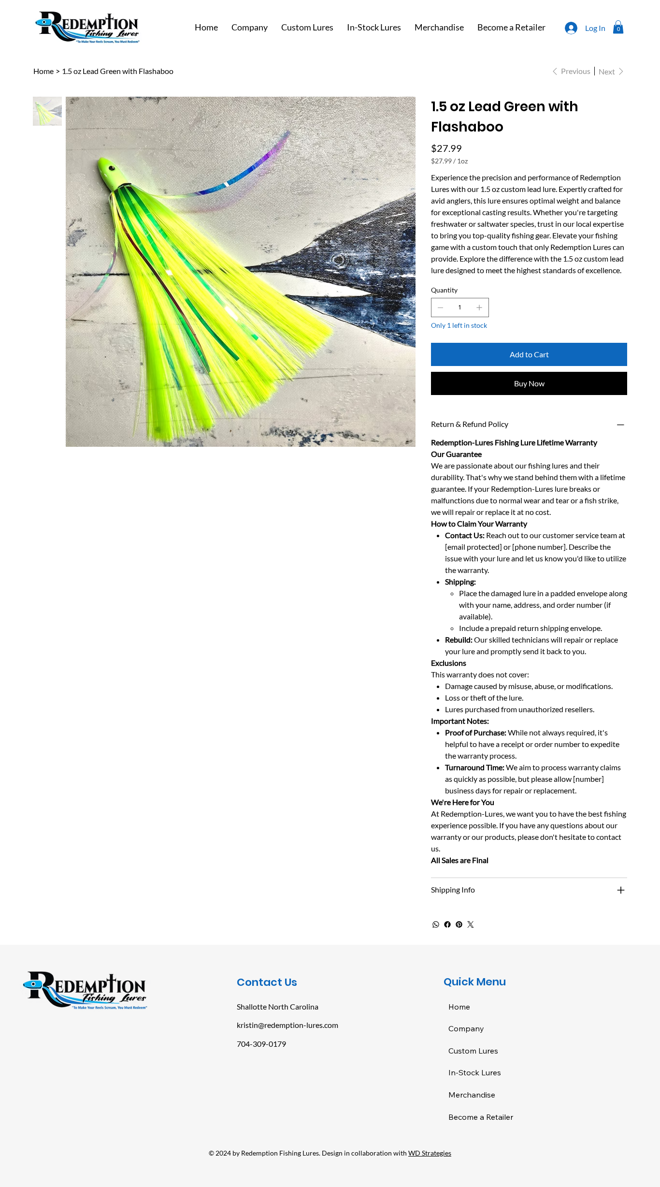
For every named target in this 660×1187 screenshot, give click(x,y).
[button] (618, 26)
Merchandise (471, 1094)
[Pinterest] (459, 924)
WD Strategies (429, 1153)
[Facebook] (447, 924)
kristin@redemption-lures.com (287, 1024)
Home (459, 1006)
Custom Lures (473, 1050)
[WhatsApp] (436, 924)
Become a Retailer (480, 1117)
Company (466, 1028)
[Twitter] (470, 924)
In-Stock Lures (474, 1072)
